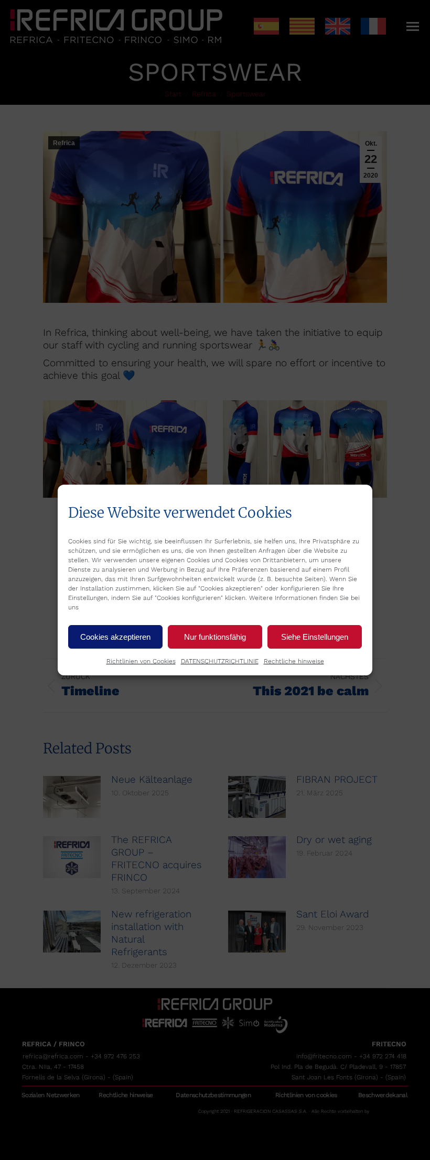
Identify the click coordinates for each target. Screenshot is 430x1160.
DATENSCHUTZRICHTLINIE (220, 661)
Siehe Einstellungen (314, 636)
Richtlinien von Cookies (141, 661)
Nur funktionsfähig (215, 636)
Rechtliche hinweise (294, 661)
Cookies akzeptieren (115, 636)
